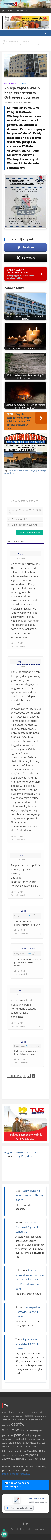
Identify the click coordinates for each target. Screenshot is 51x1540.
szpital (5, 1455)
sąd (11, 1455)
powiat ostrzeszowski (26, 1442)
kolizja (29, 1416)
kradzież (17, 1419)
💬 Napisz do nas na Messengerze (17, 1485)
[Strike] (20, 509)
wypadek (32, 1455)
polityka (30, 1435)
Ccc (27, 1046)
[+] (9, 513)
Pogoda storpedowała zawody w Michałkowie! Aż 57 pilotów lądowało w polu (29, 1279)
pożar (15, 1446)
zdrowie (20, 1458)
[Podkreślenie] (16, 509)
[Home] (10, 41)
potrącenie (6, 1439)
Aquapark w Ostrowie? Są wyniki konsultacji (27, 1227)
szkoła (42, 1451)
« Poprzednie (14, 1075)
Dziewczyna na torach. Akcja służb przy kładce (29, 1195)
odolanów (6, 1425)
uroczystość (19, 1455)
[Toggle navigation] (5, 33)
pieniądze (7, 1435)
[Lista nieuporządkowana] (26, 509)
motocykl (30, 1419)
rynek (34, 1446)
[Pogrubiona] (9, 509)
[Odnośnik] (37, 509)
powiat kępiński (8, 1443)
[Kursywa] (13, 509)
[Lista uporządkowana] (23, 509)
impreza (12, 1416)
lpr (23, 1420)
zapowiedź (9, 473)
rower (28, 1446)
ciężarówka (15, 1412)
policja (32, 470)
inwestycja (20, 1416)
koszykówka (6, 1420)
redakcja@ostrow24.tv (16, 1473)
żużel (44, 1458)
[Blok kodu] (33, 509)
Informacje (10, 83)
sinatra (28, 916)
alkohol (6, 1412)
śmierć (37, 1458)
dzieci (41, 1412)
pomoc (38, 1435)
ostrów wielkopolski (18, 470)
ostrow (24, 102)
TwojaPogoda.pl (23, 1156)
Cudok (28, 953)
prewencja (41, 470)
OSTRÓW (22, 83)
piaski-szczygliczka (34, 1430)
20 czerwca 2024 (12, 102)
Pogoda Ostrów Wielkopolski (21, 1152)
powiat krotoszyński (38, 1439)
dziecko (5, 1416)
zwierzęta (28, 1459)
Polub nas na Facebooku (21, 1508)
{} (40, 510)
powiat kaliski (20, 1439)
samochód (10, 1450)
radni (22, 1446)
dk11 (23, 1412)
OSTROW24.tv (36, 1498)
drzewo (34, 1412)
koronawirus (41, 1415)
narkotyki (38, 1420)
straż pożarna (29, 1450)
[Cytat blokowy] (30, 509)
